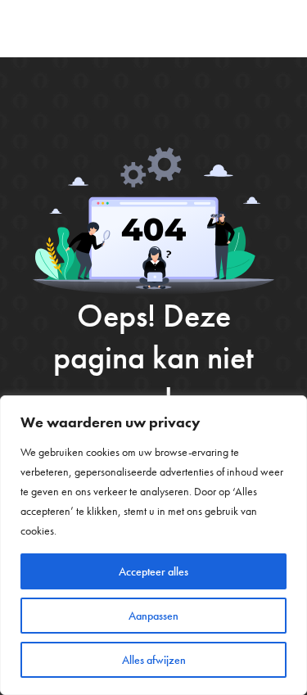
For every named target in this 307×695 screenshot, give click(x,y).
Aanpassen (153, 615)
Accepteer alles (153, 571)
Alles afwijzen (154, 659)
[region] (153, 545)
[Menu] (281, 28)
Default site (71, 28)
